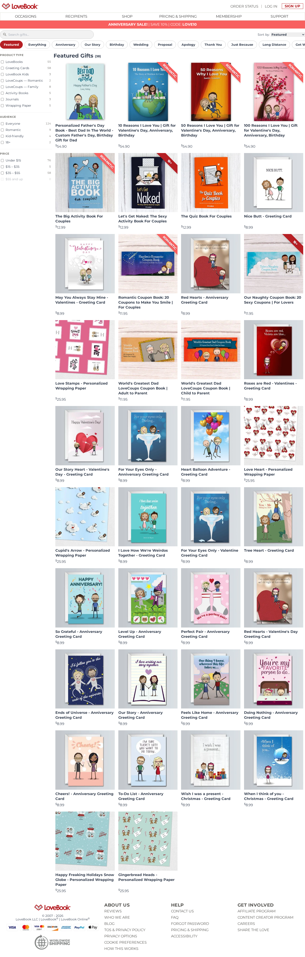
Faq (174, 917)
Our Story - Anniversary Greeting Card (140, 715)
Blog (109, 924)
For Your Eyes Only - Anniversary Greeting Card (143, 471)
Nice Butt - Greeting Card (268, 216)
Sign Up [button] (292, 6)
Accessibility (184, 936)
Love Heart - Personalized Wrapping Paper (268, 471)
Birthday (117, 45)
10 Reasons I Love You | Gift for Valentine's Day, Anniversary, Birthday (147, 130)
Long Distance (274, 45)
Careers (246, 924)
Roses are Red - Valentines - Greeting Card (270, 385)
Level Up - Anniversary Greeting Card (139, 634)
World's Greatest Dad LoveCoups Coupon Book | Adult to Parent (142, 388)
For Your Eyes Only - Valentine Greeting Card (209, 552)
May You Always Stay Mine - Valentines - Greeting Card (81, 299)
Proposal (165, 45)
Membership (229, 16)
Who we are (117, 917)
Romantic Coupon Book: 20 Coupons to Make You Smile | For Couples (145, 302)
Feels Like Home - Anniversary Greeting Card (209, 715)
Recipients (76, 16)
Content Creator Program (265, 917)
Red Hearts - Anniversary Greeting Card (204, 299)
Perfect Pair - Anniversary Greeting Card (205, 634)
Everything (37, 45)
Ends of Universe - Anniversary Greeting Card (84, 715)
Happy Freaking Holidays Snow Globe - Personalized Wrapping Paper (84, 880)
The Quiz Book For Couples (206, 216)
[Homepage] (20, 6)
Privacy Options (120, 936)
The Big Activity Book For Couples (79, 218)
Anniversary (65, 45)
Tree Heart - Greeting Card (269, 550)
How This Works (121, 949)
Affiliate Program (257, 911)
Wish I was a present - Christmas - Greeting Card (205, 796)
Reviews (113, 911)
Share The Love (253, 930)
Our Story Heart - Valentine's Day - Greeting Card (82, 471)
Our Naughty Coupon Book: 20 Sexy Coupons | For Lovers (272, 299)
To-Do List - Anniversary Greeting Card (140, 796)
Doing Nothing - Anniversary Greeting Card (271, 715)
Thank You (213, 45)
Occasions (25, 16)
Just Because (242, 45)
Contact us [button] (182, 911)
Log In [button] (271, 6)
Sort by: (264, 35)
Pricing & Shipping (178, 16)
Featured (11, 45)
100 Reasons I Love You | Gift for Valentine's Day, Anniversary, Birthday (271, 130)
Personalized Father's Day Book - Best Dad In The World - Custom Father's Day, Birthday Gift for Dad (84, 132)
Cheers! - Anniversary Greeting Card (84, 796)
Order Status (244, 6)
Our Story (92, 45)
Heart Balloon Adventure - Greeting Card (205, 471)
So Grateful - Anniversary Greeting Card (78, 634)
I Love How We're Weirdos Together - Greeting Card (143, 552)
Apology (188, 45)
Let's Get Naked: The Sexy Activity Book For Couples (142, 218)
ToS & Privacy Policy (124, 930)
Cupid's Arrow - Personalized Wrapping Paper (82, 552)
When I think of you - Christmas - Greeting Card (268, 796)
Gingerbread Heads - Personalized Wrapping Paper (146, 877)
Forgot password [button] (190, 924)
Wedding (140, 45)
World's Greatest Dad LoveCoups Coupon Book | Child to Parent (205, 388)
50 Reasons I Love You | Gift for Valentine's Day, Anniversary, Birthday (210, 130)
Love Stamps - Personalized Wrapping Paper (81, 385)
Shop (127, 16)
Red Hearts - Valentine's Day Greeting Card (271, 634)
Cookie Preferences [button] (125, 942)
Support (279, 16)
